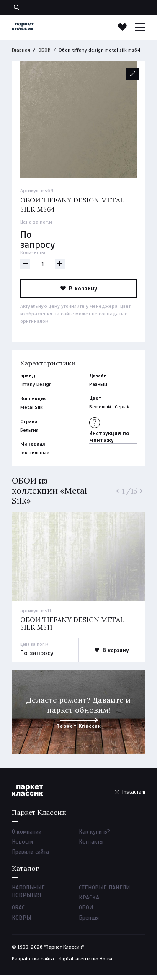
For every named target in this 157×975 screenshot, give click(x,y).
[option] (78, 119)
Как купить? (94, 831)
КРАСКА (89, 897)
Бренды (89, 917)
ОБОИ (44, 50)
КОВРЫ (21, 917)
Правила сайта (30, 851)
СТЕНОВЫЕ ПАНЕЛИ (104, 887)
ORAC (18, 907)
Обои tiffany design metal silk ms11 (72, 623)
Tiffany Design (36, 384)
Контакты (91, 841)
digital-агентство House (86, 959)
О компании (26, 831)
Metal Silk (31, 407)
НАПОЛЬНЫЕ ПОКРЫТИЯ (28, 891)
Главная (21, 50)
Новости (22, 841)
